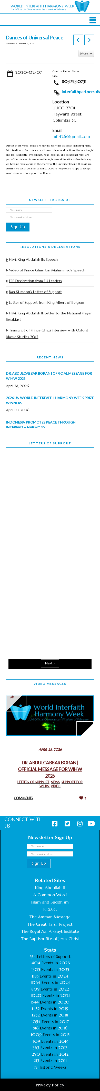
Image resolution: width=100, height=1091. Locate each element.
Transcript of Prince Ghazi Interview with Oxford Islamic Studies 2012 (47, 333)
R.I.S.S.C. (50, 909)
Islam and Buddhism (50, 902)
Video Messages (50, 684)
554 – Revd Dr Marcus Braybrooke (40, 541)
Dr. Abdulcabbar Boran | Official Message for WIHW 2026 (50, 769)
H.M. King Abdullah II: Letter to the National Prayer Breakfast (49, 316)
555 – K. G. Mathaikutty (41, 472)
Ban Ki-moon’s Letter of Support (35, 291)
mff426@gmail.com (71, 136)
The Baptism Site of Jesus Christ (50, 938)
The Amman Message (50, 916)
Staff (19, 505)
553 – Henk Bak (32, 604)
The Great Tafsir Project (50, 924)
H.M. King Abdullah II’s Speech (33, 259)
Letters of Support (50, 443)
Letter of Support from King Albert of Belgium (46, 302)
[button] (92, 20)
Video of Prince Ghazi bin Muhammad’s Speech (47, 270)
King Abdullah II (50, 887)
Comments (23, 798)
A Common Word (50, 894)
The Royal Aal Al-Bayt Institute (50, 931)
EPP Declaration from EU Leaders (35, 281)
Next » (50, 663)
